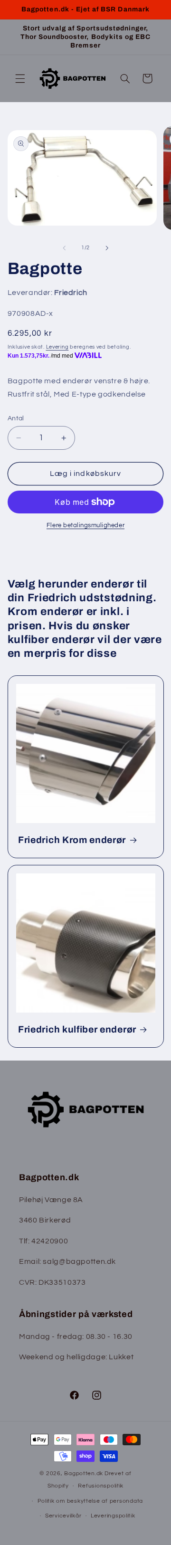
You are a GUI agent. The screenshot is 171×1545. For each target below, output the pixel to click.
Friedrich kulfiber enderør (77, 1029)
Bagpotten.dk (83, 1473)
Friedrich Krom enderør (72, 840)
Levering (57, 347)
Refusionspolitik (101, 1485)
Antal (16, 418)
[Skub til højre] (106, 247)
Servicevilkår (63, 1515)
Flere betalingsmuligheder (85, 525)
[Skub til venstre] (64, 247)
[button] (20, 78)
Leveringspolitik (113, 1515)
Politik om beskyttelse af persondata (90, 1501)
